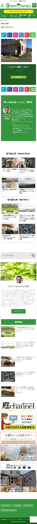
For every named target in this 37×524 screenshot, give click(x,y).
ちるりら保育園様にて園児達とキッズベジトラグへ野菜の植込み (25, 389)
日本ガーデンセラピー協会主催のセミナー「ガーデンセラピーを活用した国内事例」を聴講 (25, 344)
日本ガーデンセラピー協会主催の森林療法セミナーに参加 (25, 373)
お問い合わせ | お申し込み (9, 510)
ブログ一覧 (17, 505)
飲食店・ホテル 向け (31, 16)
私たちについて (18, 311)
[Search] (33, 255)
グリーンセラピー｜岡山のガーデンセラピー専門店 (21, 519)
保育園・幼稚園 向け (22, 16)
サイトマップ (28, 505)
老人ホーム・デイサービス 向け (13, 16)
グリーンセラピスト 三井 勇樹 (6, 116)
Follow (18, 70)
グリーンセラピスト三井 (18, 286)
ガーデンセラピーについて (19, 11)
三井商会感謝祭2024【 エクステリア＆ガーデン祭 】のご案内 (25, 328)
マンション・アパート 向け (4, 16)
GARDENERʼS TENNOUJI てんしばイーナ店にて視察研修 (25, 358)
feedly (19, 77)
